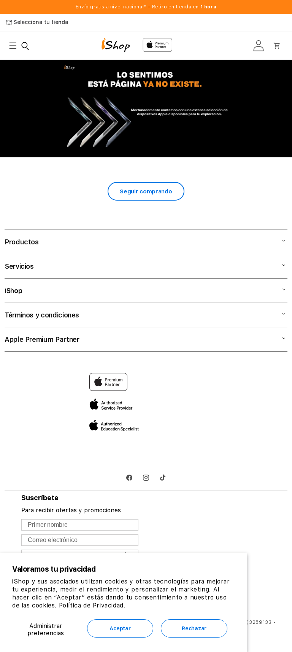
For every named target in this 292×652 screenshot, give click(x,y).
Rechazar (194, 628)
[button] (15, 46)
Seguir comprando (146, 191)
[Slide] (146, 108)
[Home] (119, 46)
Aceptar (120, 628)
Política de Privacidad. (92, 605)
